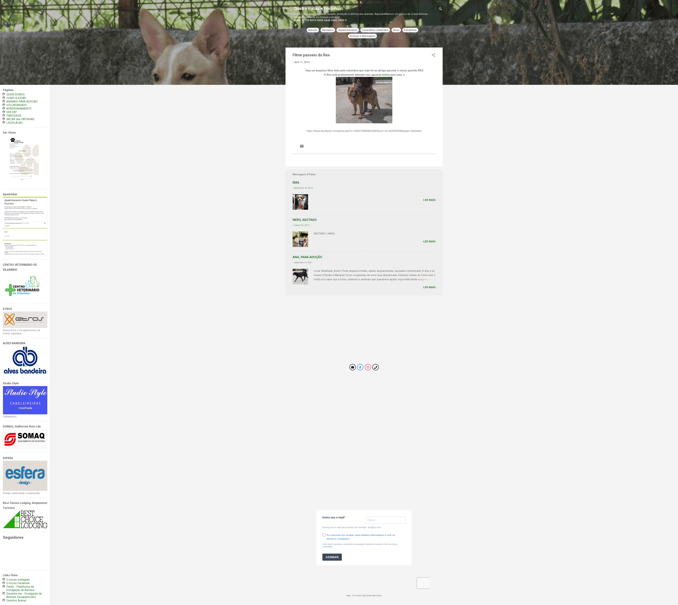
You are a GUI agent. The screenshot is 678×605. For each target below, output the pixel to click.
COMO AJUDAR (16, 98)
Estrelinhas (410, 30)
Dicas (396, 30)
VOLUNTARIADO (16, 105)
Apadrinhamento (347, 30)
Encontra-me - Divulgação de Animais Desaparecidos (24, 595)
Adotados (328, 30)
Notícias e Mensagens (362, 36)
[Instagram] (368, 367)
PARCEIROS (13, 115)
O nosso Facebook (18, 583)
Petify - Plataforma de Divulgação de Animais (20, 588)
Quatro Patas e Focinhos (317, 8)
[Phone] (375, 367)
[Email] (352, 367)
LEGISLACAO (14, 122)
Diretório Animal (16, 600)
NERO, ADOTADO (305, 220)
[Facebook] (360, 367)
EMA (296, 182)
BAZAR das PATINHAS (20, 119)
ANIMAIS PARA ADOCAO (21, 101)
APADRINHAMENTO (18, 108)
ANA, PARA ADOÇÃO (307, 257)
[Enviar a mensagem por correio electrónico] (302, 147)
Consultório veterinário (375, 30)
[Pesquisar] (440, 9)
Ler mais (429, 200)
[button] (433, 55)
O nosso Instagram (18, 579)
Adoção (312, 30)
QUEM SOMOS (15, 94)
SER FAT (11, 112)
